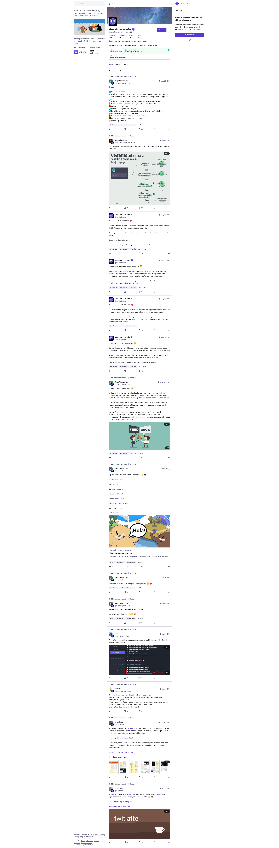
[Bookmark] (154, 129)
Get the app (89, 841)
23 (120, 38)
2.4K (110, 38)
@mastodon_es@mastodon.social (119, 32)
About (87, 835)
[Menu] (168, 30)
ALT (167, 448)
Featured (125, 64)
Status (92, 835)
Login (189, 40)
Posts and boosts (115, 71)
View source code (86, 843)
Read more (113, 512)
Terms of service (89, 837)
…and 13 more (140, 588)
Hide (166, 153)
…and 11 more (141, 125)
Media (118, 64)
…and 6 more (142, 249)
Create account (189, 35)
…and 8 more (140, 562)
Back (113, 4)
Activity (111, 64)
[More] (169, 129)
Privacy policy (79, 837)
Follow (161, 30)
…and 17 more (138, 453)
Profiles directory (100, 835)
